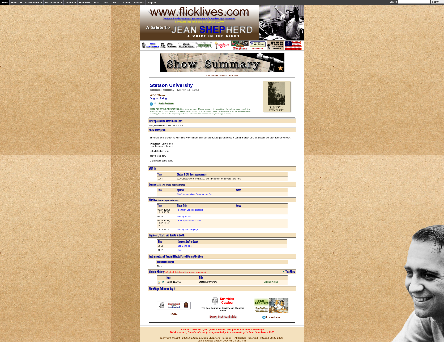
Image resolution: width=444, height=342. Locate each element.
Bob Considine (185, 246)
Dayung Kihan (184, 216)
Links (105, 2)
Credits (126, 2)
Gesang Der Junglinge (187, 229)
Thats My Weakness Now (189, 220)
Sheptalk (151, 2)
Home (5, 2)
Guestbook (84, 2)
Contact (115, 2)
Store (96, 2)
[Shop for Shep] (240, 49)
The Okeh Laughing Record (190, 210)
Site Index (139, 2)
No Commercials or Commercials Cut (194, 194)
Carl (180, 250)
